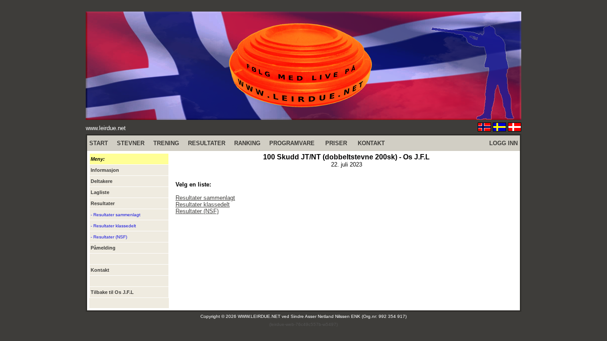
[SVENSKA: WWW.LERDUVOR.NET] (499, 129)
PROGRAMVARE (292, 143)
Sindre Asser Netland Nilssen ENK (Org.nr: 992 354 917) (349, 316)
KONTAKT (371, 143)
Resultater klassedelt (203, 204)
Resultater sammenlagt (205, 197)
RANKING (247, 143)
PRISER (336, 143)
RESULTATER (206, 143)
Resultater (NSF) (197, 211)
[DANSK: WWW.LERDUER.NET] (514, 129)
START (98, 143)
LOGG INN (503, 143)
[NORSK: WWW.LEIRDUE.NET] (484, 129)
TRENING (166, 143)
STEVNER (130, 143)
